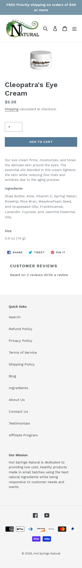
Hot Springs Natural (46, 553)
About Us (17, 400)
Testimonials (19, 423)
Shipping (11, 109)
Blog (12, 376)
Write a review (56, 275)
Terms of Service (23, 352)
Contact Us (18, 411)
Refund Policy (20, 329)
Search (15, 317)
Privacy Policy (20, 341)
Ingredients (18, 388)
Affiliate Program (23, 435)
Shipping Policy (22, 364)
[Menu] (74, 28)
